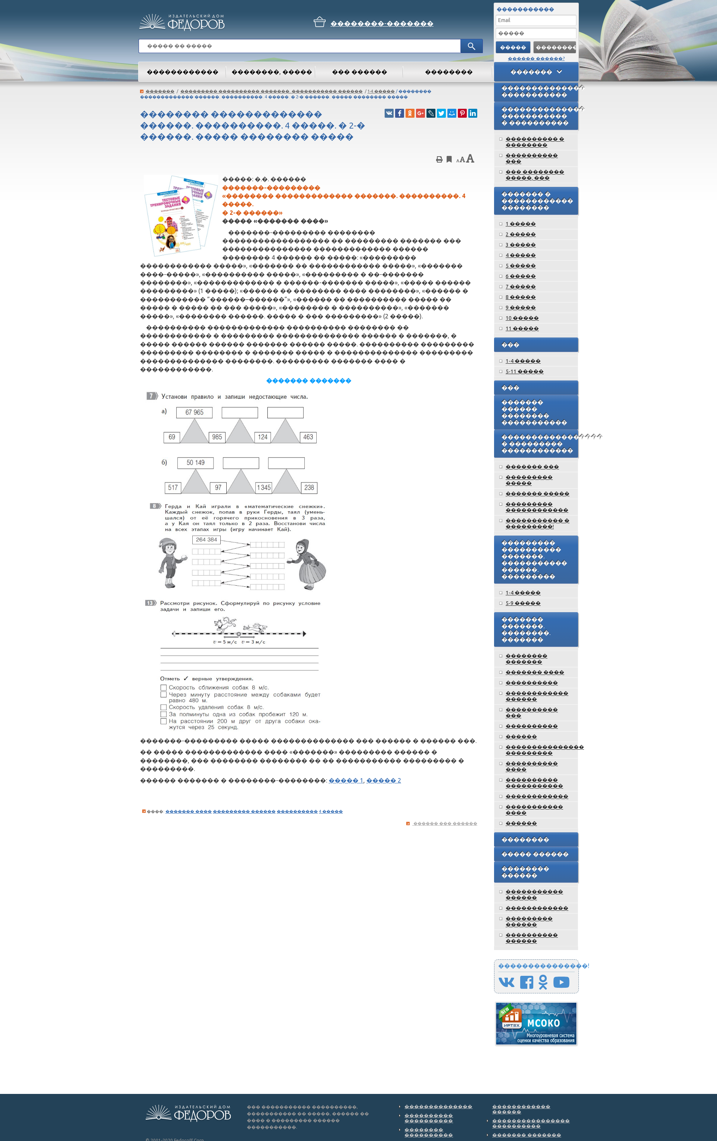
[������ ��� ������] (439, 161)
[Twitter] (441, 113)
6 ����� (521, 276)
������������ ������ (537, 696)
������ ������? (536, 58)
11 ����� (522, 328)
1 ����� (521, 224)
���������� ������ (532, 938)
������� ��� (532, 467)
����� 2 (383, 780)
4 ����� (331, 811)
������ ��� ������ (445, 823)
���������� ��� (532, 158)
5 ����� (521, 266)
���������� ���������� (428, 1118)
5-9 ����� (523, 603)
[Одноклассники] (410, 113)
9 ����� (521, 308)
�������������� (438, 1106)
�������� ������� (526, 659)
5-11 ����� (525, 371)
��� (510, 344)
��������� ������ (244, 811)
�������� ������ (525, 872)
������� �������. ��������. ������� (526, 629)
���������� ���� (532, 767)
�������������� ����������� (540, 91)
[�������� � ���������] (449, 159)
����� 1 (346, 780)
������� (160, 91)
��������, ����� (272, 71)
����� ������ (535, 854)
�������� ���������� (428, 1132)
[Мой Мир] (451, 113)
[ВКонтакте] (389, 113)
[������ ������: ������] (457, 161)
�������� (525, 839)
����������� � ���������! (537, 524)
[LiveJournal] (430, 113)
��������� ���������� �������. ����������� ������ (271, 91)
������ (521, 737)
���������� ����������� (534, 783)
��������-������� (382, 23)
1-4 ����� (381, 91)
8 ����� (521, 297)
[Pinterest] (462, 113)
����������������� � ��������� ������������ (540, 444)
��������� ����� (529, 480)
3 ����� (521, 245)
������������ (537, 796)
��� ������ (359, 71)
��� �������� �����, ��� (535, 175)
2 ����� (521, 234)
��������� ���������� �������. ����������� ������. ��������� (534, 559)
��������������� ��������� (542, 750)
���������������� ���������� (531, 1123)
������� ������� (526, 1134)
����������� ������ (534, 895)
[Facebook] (399, 113)
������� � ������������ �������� (537, 201)
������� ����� (537, 494)
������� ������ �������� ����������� (534, 412)
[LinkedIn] (472, 113)
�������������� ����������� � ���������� (540, 116)
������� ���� (188, 811)
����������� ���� (534, 810)
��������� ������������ (537, 507)
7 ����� (521, 287)
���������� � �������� (535, 142)
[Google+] (420, 113)
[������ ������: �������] (462, 161)
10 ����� (522, 318)
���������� (297, 811)
